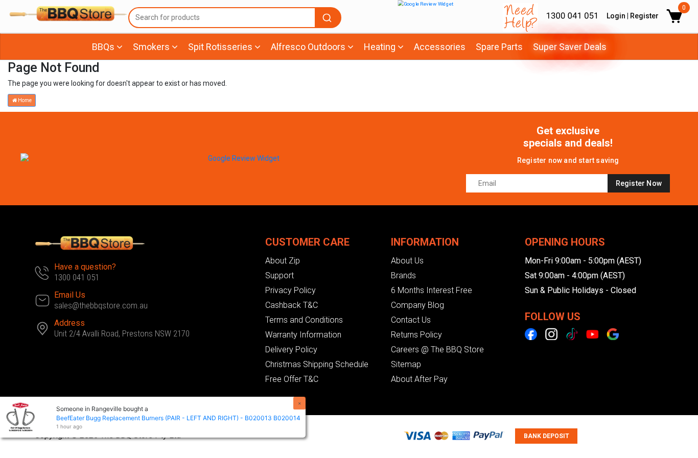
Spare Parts (499, 46)
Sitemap (406, 364)
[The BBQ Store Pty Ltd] (63, 13)
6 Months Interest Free (431, 290)
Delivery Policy (291, 349)
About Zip (282, 261)
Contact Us (411, 320)
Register (644, 16)
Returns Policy (416, 335)
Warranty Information (303, 335)
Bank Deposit (546, 436)
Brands (403, 275)
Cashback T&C (291, 305)
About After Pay (419, 379)
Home (24, 100)
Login (616, 16)
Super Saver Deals (570, 46)
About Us (407, 261)
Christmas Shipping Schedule (316, 364)
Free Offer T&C (291, 379)
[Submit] (328, 17)
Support (279, 275)
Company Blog (417, 305)
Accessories (440, 46)
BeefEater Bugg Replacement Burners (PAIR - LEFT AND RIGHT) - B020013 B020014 (178, 418)
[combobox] (234, 17)
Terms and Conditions (304, 320)
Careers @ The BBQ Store (437, 349)
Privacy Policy (290, 290)
